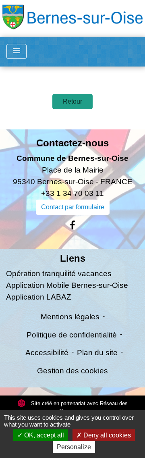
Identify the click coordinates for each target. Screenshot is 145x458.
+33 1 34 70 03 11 (72, 193)
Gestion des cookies (72, 370)
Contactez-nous (72, 142)
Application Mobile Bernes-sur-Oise (67, 285)
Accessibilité (46, 352)
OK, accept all (43, 435)
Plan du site (97, 352)
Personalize (74, 446)
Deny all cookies (106, 435)
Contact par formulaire (72, 207)
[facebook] (72, 225)
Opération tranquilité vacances (59, 273)
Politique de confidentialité (72, 335)
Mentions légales (70, 316)
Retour (72, 101)
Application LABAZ (38, 297)
